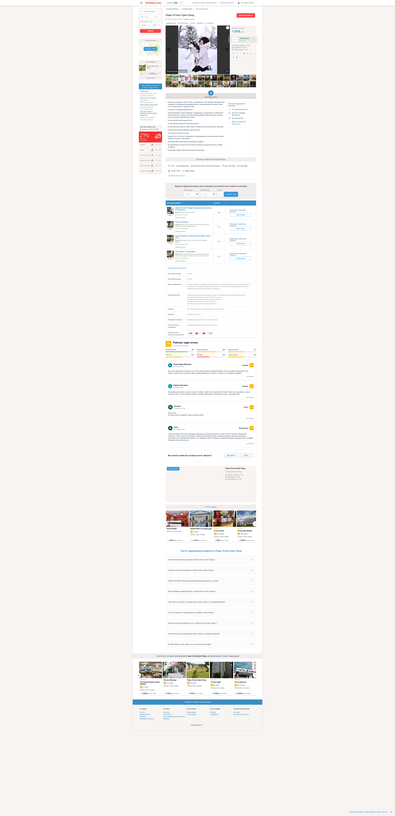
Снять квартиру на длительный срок (176, 716)
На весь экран (173, 469)
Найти (150, 31)
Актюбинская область (241, 714)
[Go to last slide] (165, 523)
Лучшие (213, 712)
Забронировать (246, 15)
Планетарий (236, 124)
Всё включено (145, 714)
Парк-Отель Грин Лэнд (153, 67)
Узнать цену (240, 215)
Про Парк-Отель (183, 23)
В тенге (142, 712)
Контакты (200, 23)
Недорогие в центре (147, 718)
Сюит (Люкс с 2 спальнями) (185, 251)
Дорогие (143, 716)
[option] (198, 49)
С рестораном (192, 714)
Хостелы (166, 718)
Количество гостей (146, 21)
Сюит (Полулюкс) (181, 222)
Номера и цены (171, 23)
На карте (237, 712)
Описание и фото (180, 217)
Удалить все (150, 78)
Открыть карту (150, 49)
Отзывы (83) (210, 23)
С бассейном (191, 712)
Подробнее (384, 812)
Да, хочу (231, 455)
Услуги (192, 23)
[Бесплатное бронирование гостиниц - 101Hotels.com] (153, 3)
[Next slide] (255, 523)
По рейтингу (214, 714)
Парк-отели (167, 714)
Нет (246, 455)
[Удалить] (160, 66)
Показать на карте (188, 19)
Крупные (166, 712)
